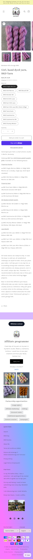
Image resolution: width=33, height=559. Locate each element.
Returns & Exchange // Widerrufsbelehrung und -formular (14, 453)
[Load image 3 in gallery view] (26, 57)
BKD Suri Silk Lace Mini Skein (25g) (15, 107)
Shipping (3, 80)
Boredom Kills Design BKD (16, 546)
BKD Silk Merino (8, 90)
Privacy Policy (8, 459)
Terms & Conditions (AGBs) (12, 448)
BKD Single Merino (9, 86)
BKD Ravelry (7, 440)
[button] (4, 12)
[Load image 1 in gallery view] (6, 57)
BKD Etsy (6, 436)
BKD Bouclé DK (24, 90)
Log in (16, 369)
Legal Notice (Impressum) (12, 463)
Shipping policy (19, 552)
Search (6, 431)
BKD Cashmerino (8, 115)
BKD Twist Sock (8, 111)
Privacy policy (23, 549)
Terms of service (8, 552)
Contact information (17, 554)
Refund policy (15, 549)
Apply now (16, 361)
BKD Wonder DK (8, 94)
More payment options (16, 147)
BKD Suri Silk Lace (9, 103)
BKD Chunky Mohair (9, 123)
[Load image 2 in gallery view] (16, 57)
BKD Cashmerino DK (10, 119)
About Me (7, 444)
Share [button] (5, 306)
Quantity (3, 127)
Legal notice (27, 552)
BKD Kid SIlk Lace (9, 99)
